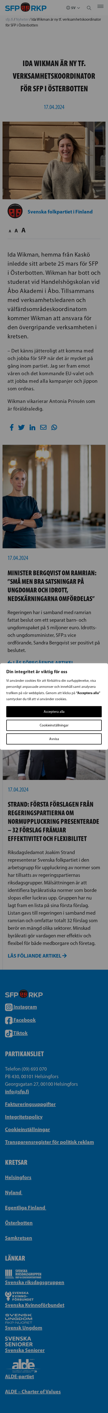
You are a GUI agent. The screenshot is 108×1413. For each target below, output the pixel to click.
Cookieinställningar (54, 725)
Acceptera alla (54, 712)
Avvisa (54, 739)
